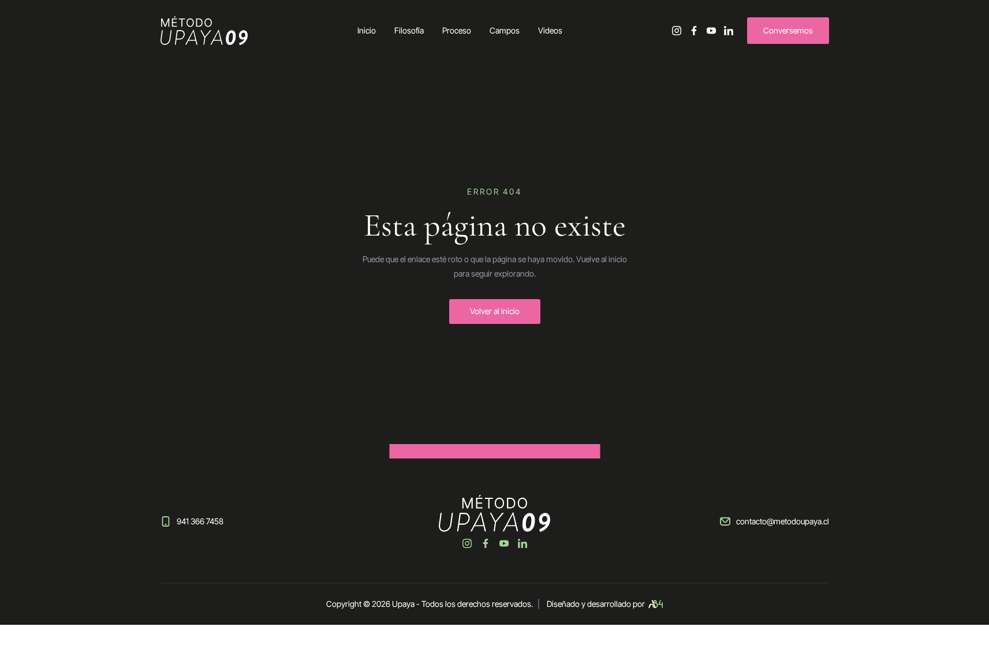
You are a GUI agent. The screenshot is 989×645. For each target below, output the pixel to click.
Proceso (456, 30)
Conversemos (788, 30)
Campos (505, 30)
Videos (550, 30)
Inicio (366, 30)
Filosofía (409, 30)
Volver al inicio (495, 311)
